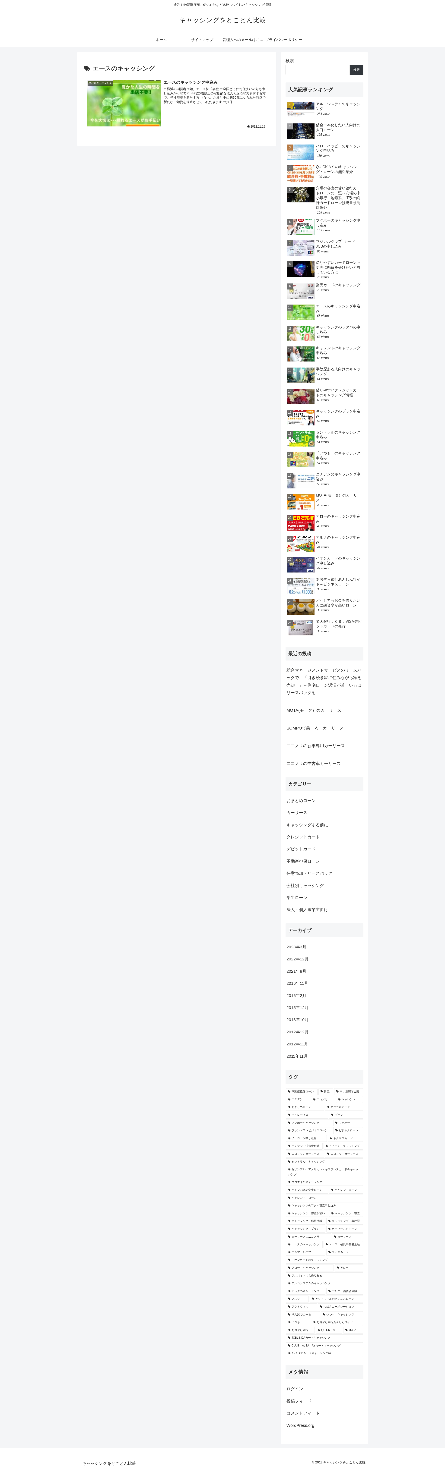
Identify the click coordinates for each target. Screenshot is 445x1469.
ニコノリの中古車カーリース (313, 763)
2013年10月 (297, 1020)
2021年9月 (296, 971)
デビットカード (301, 849)
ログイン (294, 1389)
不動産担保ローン (303, 861)
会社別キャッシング (305, 885)
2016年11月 (297, 983)
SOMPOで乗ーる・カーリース (315, 728)
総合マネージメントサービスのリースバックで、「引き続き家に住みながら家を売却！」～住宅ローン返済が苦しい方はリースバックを (324, 681)
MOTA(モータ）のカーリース (313, 710)
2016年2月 (296, 995)
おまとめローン (301, 800)
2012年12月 (297, 1032)
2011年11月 (297, 1056)
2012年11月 (297, 1044)
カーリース (296, 813)
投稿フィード (299, 1401)
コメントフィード (303, 1413)
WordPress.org (300, 1425)
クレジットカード (303, 837)
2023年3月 (296, 947)
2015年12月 (297, 1008)
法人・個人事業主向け (307, 910)
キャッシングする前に (307, 825)
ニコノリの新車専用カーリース (315, 745)
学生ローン (296, 898)
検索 (290, 60)
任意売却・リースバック (309, 873)
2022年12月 (297, 959)
